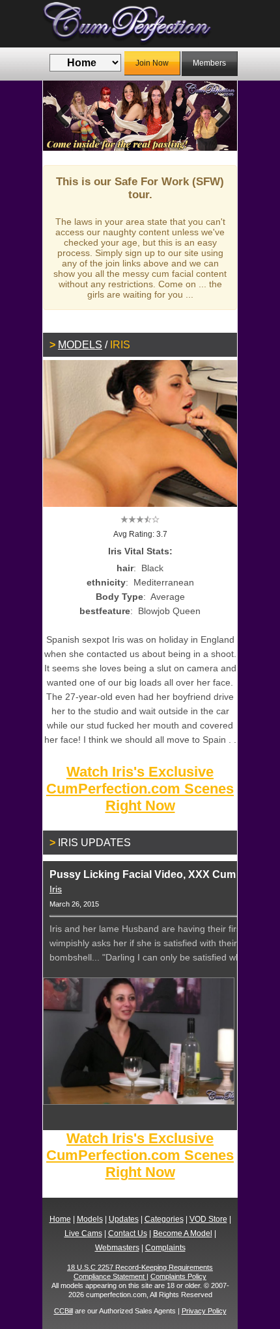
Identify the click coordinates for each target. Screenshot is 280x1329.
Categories (164, 1219)
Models (80, 344)
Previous (62, 116)
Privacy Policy (204, 1311)
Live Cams (83, 1233)
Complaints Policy (178, 1276)
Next (217, 116)
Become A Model (182, 1233)
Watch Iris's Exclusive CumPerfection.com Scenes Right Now (140, 789)
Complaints (165, 1247)
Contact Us (127, 1233)
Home (60, 1219)
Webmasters (117, 1247)
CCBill (63, 1311)
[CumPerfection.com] (140, 23)
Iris (55, 889)
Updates (124, 1219)
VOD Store (208, 1219)
